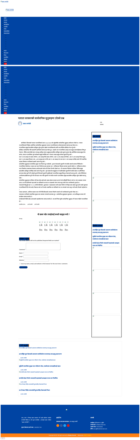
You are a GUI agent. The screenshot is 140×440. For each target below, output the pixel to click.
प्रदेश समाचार (6, 33)
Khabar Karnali (72, 435)
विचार (5, 55)
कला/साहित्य (6, 31)
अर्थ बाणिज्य (6, 24)
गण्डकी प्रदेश (10, 42)
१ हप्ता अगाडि (23, 358)
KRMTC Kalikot (87, 435)
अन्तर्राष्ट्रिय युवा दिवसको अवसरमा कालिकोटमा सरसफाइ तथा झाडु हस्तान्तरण (105, 142)
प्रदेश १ (8, 35)
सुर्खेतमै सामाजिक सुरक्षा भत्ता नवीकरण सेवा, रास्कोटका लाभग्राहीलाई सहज (104, 148)
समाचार (5, 20)
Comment (22, 250)
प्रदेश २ (8, 37)
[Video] (57, 425)
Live (6, 64)
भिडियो (5, 61)
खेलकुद (5, 59)
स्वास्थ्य (5, 22)
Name (21, 253)
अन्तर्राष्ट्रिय (6, 57)
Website (21, 260)
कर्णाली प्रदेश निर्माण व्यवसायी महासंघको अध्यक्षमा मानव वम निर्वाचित (38, 378)
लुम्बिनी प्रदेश (10, 44)
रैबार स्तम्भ (6, 53)
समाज (5, 51)
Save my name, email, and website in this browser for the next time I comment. (44, 264)
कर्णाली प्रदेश (10, 46)
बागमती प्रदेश (10, 40)
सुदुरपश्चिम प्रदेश (11, 48)
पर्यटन (5, 29)
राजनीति (5, 27)
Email (21, 257)
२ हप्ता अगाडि (23, 370)
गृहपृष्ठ (5, 18)
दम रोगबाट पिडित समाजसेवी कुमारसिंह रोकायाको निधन (34, 390)
